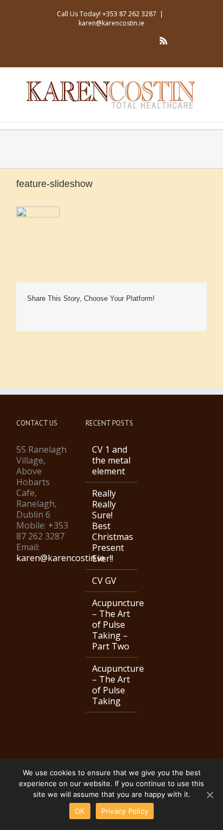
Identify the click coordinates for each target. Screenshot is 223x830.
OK (80, 811)
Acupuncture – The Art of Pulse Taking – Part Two (112, 624)
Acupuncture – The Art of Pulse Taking (112, 684)
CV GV (104, 580)
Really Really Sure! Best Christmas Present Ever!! (112, 526)
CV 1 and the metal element (111, 460)
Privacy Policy (125, 811)
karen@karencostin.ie (111, 23)
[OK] (209, 794)
